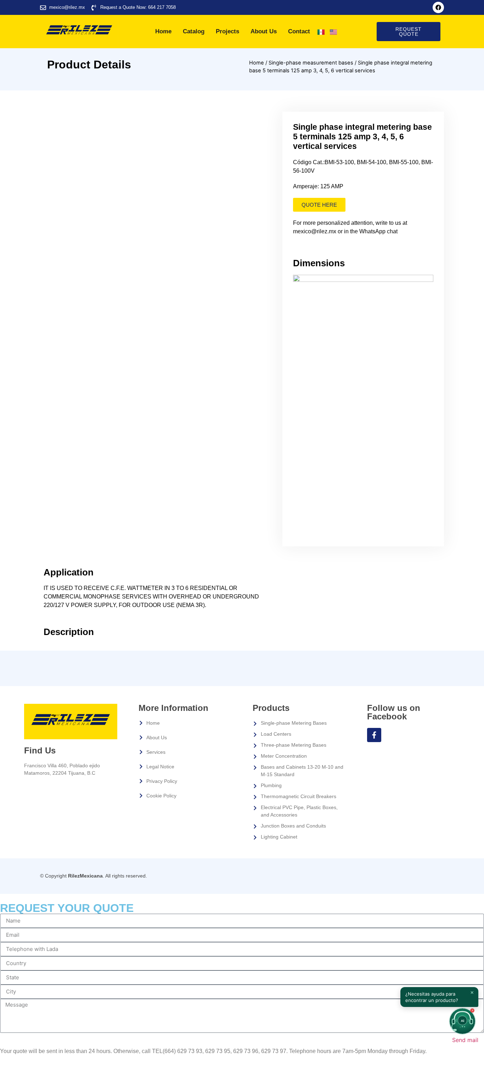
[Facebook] (438, 7)
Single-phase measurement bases (311, 63)
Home (163, 31)
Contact (299, 31)
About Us (264, 31)
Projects (227, 31)
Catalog (193, 31)
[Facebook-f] (374, 735)
